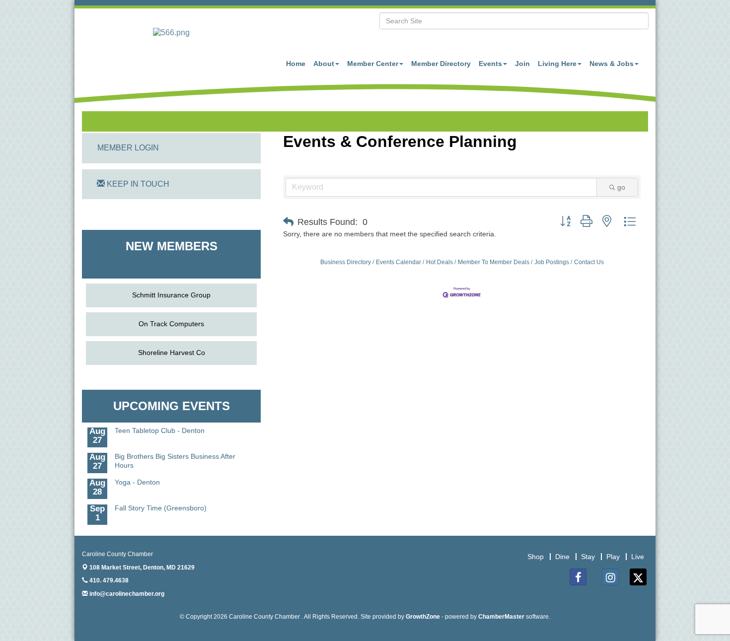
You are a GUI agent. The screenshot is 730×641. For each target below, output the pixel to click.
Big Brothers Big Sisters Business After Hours (175, 456)
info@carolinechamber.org (126, 593)
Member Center (372, 64)
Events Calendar (398, 262)
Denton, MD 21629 (142, 567)
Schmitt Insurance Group (171, 295)
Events (490, 64)
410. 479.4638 (108, 580)
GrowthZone (423, 616)
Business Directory (345, 262)
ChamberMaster (501, 616)
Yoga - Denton (137, 478)
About (323, 64)
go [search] (621, 187)
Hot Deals (439, 262)
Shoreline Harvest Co (171, 352)
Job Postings (551, 262)
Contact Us (589, 262)
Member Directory (441, 64)
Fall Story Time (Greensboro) (161, 503)
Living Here (557, 64)
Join (522, 64)
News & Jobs (611, 64)
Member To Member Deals (493, 262)
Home (295, 64)
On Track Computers (171, 324)
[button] (288, 222)
